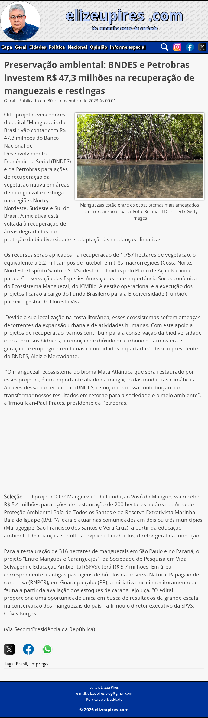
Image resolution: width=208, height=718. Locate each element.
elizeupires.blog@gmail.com (109, 693)
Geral (21, 47)
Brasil (21, 664)
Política (57, 47)
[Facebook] (190, 47)
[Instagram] (177, 47)
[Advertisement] (104, 453)
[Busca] (165, 47)
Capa (6, 47)
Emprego (38, 664)
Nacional (77, 47)
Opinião (98, 47)
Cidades (37, 47)
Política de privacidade (104, 699)
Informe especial (128, 47)
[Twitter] (202, 47)
